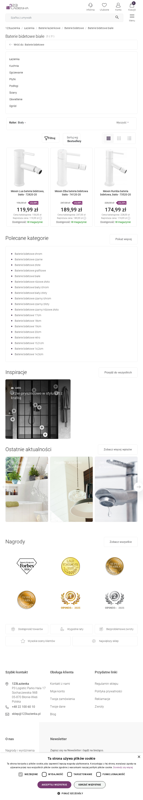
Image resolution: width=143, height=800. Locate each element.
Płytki (12, 79)
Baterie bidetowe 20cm (28, 331)
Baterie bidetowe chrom (28, 253)
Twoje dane (57, 706)
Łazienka (29, 28)
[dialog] (71, 776)
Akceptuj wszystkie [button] (54, 784)
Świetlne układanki (68, 463)
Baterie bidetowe (74, 28)
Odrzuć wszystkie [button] (89, 784)
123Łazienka (12, 28)
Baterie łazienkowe (49, 28)
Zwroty (99, 706)
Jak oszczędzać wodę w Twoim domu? (115, 465)
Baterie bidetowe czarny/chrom (33, 298)
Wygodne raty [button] (75, 629)
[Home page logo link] (23, 6)
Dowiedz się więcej (123, 767)
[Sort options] (71, 139)
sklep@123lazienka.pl (26, 714)
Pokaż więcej (123, 239)
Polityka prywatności (108, 691)
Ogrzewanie (16, 72)
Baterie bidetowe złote (27, 265)
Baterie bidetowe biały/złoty (31, 292)
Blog (53, 714)
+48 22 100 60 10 (23, 707)
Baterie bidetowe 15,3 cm (29, 343)
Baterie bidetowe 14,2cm (29, 348)
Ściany (13, 92)
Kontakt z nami (60, 683)
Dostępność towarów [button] (30, 629)
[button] (132, 6)
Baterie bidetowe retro (27, 337)
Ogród (12, 106)
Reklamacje (102, 699)
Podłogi (13, 85)
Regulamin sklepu (106, 683)
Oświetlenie (15, 99)
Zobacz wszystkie (121, 542)
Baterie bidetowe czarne (28, 259)
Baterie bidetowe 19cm (28, 326)
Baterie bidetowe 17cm (28, 315)
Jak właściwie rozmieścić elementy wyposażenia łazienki (25, 465)
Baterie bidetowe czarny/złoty (32, 304)
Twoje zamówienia (62, 699)
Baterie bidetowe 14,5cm (29, 354)
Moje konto (57, 691)
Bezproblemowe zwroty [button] (120, 629)
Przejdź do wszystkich (118, 372)
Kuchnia (14, 65)
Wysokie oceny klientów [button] (41, 641)
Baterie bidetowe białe (27, 276)
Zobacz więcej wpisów (118, 449)
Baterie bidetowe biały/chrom (32, 287)
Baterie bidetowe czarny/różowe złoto (37, 309)
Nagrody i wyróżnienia (20, 750)
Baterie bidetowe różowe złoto (32, 281)
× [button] (138, 757)
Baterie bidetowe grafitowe (30, 270)
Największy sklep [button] (109, 641)
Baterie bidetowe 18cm (28, 320)
